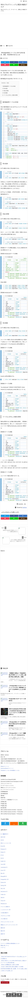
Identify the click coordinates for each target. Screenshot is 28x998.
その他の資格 (4, 912)
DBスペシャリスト (6, 843)
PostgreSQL (10, 45)
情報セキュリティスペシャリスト (9, 924)
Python (3, 882)
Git (2, 858)
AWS (3, 837)
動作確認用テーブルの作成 (8, 86)
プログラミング (5, 915)
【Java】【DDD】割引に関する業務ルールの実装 (12, 966)
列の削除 (5, 92)
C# (2, 840)
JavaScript (4, 867)
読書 (3, 933)
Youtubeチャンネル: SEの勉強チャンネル (10, 770)
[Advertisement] (14, 29)
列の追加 (4, 88)
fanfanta (25, 507)
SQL (25, 503)
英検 (3, 927)
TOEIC (3, 894)
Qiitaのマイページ (5, 766)
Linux (3, 870)
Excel (3, 846)
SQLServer (4, 891)
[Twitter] (5, 62)
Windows (4, 903)
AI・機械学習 (4, 834)
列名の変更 (5, 90)
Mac (2, 873)
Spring (3, 885)
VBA (2, 897)
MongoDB (4, 876)
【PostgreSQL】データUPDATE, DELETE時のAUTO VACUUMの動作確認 (17, 723)
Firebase (3, 849)
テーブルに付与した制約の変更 (10, 95)
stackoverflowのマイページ (7, 768)
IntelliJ (3, 861)
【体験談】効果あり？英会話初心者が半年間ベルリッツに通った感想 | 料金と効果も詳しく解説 (17, 674)
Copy (25, 113)
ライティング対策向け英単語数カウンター (10, 943)
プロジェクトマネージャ (7, 921)
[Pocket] (5, 65)
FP (2, 855)
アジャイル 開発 (5, 906)
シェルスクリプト (5, 909)
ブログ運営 (4, 918)
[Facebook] (14, 62)
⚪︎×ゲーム (3, 947)
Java (3, 864)
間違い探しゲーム (5, 945)
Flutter (3, 852)
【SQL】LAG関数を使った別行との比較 (10, 964)
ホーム (3, 45)
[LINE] (14, 65)
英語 (3, 930)
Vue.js (3, 900)
